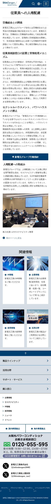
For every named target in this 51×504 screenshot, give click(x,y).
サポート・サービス (12, 379)
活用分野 (7, 370)
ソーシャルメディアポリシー (42, 489)
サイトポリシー (28, 489)
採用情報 (8, 411)
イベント (8, 419)
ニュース (8, 415)
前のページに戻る (13, 237)
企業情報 (8, 397)
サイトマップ (4, 489)
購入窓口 (7, 388)
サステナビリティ (12, 402)
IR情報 (7, 406)
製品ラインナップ (11, 360)
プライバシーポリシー (16, 489)
